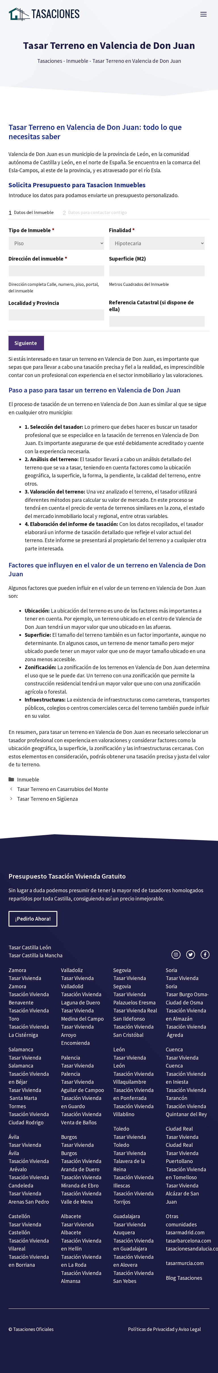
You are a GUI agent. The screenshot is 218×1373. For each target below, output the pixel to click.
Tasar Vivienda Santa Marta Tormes (25, 1098)
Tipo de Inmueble (31, 230)
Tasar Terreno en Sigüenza (47, 798)
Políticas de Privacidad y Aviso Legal (164, 1329)
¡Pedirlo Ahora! (33, 918)
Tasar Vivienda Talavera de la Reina (129, 1161)
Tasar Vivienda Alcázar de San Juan (182, 1193)
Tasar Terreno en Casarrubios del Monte (62, 789)
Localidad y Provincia (34, 302)
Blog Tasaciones (184, 1277)
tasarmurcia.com (185, 1263)
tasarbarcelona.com (188, 1240)
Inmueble (77, 60)
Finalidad (122, 230)
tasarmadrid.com (185, 1232)
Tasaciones (49, 60)
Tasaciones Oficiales (33, 1329)
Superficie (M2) (127, 258)
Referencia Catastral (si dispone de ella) (151, 306)
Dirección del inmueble (38, 258)
